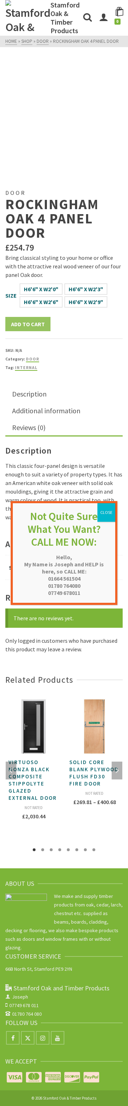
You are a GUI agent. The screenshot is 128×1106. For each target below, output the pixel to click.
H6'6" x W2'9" (86, 301)
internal (26, 367)
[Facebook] (13, 1038)
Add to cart (28, 324)
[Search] (87, 18)
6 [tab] (76, 849)
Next (117, 770)
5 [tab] (68, 849)
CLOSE (106, 512)
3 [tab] (51, 849)
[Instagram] (42, 1038)
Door (32, 359)
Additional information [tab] (46, 410)
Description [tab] (29, 393)
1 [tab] (34, 849)
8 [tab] (93, 849)
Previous (11, 770)
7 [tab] (85, 849)
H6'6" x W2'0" (41, 289)
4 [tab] (59, 849)
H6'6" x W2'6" (41, 301)
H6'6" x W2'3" (86, 289)
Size (11, 295)
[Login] (103, 18)
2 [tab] (42, 849)
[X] (27, 1038)
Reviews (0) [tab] (29, 427)
